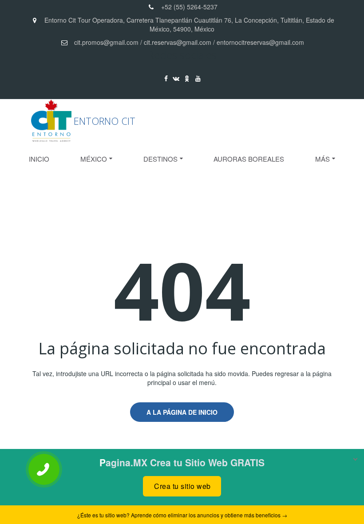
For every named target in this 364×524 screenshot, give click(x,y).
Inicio (39, 158)
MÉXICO (93, 158)
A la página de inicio (182, 412)
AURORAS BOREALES (249, 158)
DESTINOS (160, 158)
